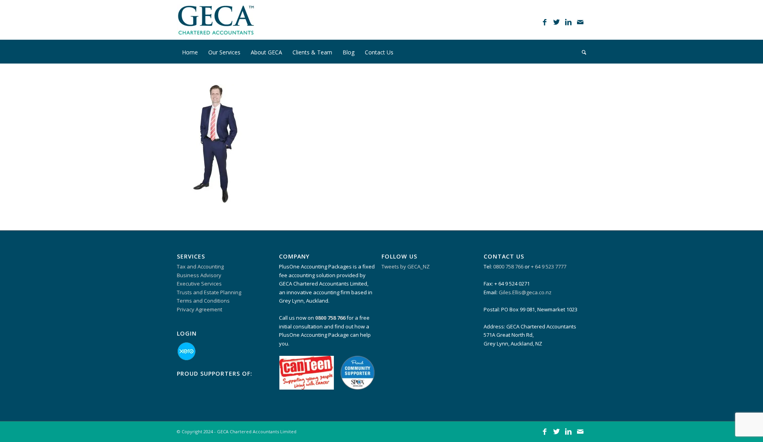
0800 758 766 (508, 266)
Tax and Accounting (200, 266)
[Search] (581, 51)
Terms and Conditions (203, 300)
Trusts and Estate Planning (209, 292)
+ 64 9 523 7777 (548, 266)
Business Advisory (199, 275)
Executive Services (199, 283)
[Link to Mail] (580, 22)
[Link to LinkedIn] (568, 22)
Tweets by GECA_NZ (406, 266)
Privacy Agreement (199, 309)
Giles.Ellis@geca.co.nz (525, 292)
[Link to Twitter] (556, 22)
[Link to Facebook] (544, 22)
